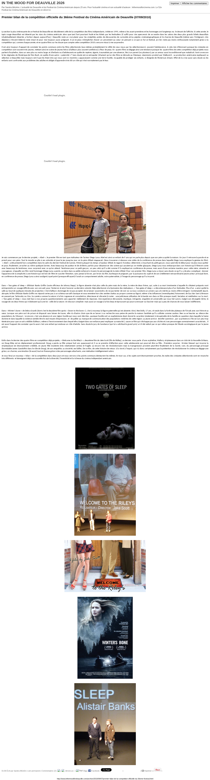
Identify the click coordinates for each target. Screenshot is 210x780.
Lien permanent (34, 771)
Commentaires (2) (49, 771)
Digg (85, 771)
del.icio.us (68, 771)
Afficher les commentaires (194, 3)
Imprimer (175, 3)
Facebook (95, 771)
